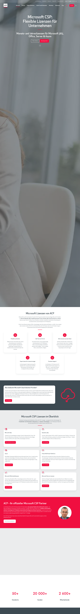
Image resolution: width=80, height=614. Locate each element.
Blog (63, 5)
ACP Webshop (38, 1)
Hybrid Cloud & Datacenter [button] (41, 5)
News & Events (60, 1)
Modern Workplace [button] (30, 5)
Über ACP (54, 1)
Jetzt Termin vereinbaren (9, 521)
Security (23, 5)
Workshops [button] (51, 5)
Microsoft (18, 5)
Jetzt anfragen (8, 400)
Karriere (49, 1)
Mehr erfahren (35, 40)
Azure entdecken (9, 464)
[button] (75, 5)
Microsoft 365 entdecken (10, 442)
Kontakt (71, 5)
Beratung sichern (44, 40)
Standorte (44, 1)
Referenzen (57, 5)
